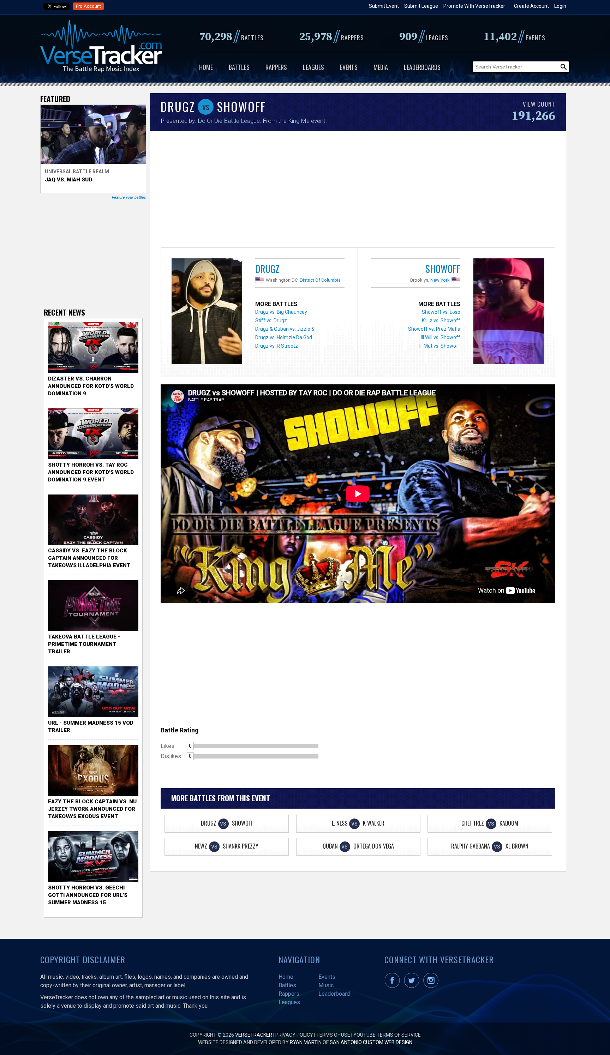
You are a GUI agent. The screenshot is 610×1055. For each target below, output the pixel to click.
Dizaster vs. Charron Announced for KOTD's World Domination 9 (91, 386)
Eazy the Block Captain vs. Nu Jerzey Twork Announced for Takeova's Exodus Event (92, 809)
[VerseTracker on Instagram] (432, 986)
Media (380, 67)
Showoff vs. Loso (441, 312)
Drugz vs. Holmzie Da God (283, 337)
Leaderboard (334, 993)
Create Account (531, 6)
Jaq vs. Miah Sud (68, 179)
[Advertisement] (358, 191)
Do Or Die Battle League (229, 120)
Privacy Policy (294, 1035)
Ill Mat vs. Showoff (439, 346)
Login (560, 6)
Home (206, 67)
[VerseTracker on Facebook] (393, 986)
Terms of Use (333, 1035)
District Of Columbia (320, 280)
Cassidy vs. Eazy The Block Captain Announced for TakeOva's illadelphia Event (89, 558)
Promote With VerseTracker (474, 6)
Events (349, 67)
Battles (239, 67)
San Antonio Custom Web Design (371, 1042)
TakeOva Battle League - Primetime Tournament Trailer (84, 644)
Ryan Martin (306, 1042)
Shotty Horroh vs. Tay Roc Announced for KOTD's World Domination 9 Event (91, 472)
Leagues (313, 67)
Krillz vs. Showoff (441, 320)
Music (326, 985)
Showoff (442, 269)
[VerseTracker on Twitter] (413, 986)
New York (440, 280)
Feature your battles (129, 197)
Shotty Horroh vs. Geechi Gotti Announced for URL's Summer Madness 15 (87, 895)
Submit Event (384, 6)
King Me (299, 120)
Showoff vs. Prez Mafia (434, 329)
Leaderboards (422, 67)
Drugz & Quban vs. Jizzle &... (286, 329)
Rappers (276, 67)
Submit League (421, 6)
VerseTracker (253, 1035)
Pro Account (88, 6)
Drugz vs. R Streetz (276, 346)
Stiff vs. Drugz (271, 320)
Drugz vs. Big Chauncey (281, 312)
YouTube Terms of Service (387, 1035)
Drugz (267, 269)
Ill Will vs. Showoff (440, 337)
